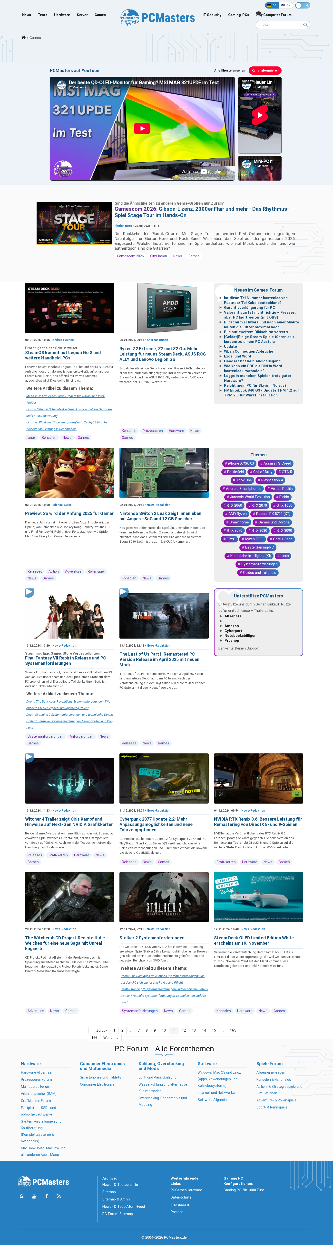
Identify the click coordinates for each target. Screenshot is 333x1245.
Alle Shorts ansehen (229, 70)
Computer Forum (277, 15)
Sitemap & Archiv (116, 1199)
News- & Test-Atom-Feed (123, 1206)
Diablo (284, 497)
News (26, 15)
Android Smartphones (243, 488)
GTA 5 (287, 472)
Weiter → (110, 1037)
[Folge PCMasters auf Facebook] (46, 1196)
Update (230, 346)
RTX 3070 (234, 530)
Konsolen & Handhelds (273, 1079)
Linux (32, 437)
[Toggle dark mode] (302, 5)
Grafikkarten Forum (36, 1101)
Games (100, 15)
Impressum (180, 1204)
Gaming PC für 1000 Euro (244, 1190)
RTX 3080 (259, 530)
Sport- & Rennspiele (271, 1107)
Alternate (233, 616)
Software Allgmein (212, 1100)
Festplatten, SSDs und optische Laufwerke (38, 1111)
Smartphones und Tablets (100, 1077)
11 (174, 1030)
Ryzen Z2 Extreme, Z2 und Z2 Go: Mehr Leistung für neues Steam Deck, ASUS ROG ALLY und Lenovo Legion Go (162, 354)
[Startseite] (23, 38)
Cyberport (233, 631)
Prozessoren (153, 431)
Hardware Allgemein (36, 1072)
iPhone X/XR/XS (241, 463)
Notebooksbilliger (240, 635)
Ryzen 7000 (254, 539)
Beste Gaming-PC (259, 547)
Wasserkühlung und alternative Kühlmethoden (163, 1087)
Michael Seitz (62, 505)
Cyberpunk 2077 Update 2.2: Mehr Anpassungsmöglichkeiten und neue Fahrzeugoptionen (156, 824)
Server (82, 15)
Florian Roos (124, 226)
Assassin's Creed (277, 463)
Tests (42, 15)
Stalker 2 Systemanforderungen (152, 937)
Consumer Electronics (97, 1084)
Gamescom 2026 (130, 256)
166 (94, 1037)
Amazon (232, 626)
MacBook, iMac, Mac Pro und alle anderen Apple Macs (43, 1151)
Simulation (158, 256)
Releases (35, 571)
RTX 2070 (259, 505)
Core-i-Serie (283, 539)
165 (233, 1030)
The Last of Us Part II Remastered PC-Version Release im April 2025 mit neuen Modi (159, 659)
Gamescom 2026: (137, 209)
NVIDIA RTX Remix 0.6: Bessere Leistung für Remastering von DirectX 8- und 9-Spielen (258, 821)
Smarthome (239, 522)
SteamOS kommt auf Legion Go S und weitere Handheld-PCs (63, 355)
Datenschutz (181, 1197)
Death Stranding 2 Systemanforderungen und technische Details (70, 714)
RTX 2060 (234, 505)
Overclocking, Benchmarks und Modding (163, 1101)
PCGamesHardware (186, 1190)
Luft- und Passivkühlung (157, 1077)
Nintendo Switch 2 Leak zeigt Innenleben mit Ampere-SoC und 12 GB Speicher (160, 516)
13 (194, 1030)
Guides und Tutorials (259, 572)
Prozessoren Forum (36, 1079)
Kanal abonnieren (265, 70)
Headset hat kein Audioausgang (252, 361)
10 (164, 1030)
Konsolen (49, 437)
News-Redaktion (158, 505)
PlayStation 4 (272, 480)
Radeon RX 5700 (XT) (273, 514)
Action (54, 571)
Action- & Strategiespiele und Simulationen (279, 1090)
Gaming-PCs (238, 15)
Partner (177, 1212)
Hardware (62, 15)
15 (214, 1030)
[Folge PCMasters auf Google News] (21, 1196)
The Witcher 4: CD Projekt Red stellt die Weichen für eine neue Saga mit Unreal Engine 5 (65, 943)
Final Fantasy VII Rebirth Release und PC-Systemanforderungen (66, 660)
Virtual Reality (282, 488)
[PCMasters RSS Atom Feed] (59, 1196)
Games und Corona (274, 522)
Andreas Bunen (63, 340)
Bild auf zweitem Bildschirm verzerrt (256, 332)
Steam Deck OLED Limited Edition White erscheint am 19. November (254, 940)
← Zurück (99, 1030)
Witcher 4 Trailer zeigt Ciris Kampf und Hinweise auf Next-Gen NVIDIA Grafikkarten (69, 821)
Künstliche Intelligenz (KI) (250, 556)
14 (204, 1030)
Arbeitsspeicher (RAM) (39, 1094)
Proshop (232, 640)
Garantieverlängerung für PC (249, 307)
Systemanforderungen (259, 564)
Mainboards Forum (35, 1087)
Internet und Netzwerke (216, 1093)
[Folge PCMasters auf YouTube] (34, 1196)
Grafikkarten (58, 855)
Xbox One (244, 480)
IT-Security (212, 15)
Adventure (73, 571)
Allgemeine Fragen (270, 1072)
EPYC (231, 539)
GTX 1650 (284, 505)
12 (184, 1030)
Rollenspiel (96, 571)
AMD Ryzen (237, 514)
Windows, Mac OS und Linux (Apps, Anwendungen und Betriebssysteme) (219, 1079)
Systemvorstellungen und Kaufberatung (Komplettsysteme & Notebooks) (41, 1131)
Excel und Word (237, 356)
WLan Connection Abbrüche (248, 351)
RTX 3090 (284, 530)
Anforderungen (81, 736)
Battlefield (235, 472)
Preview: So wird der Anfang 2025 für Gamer (69, 513)
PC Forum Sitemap (117, 1214)
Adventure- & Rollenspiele (276, 1100)
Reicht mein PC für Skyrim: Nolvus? (255, 385)
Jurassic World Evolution (250, 497)
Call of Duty (262, 472)
